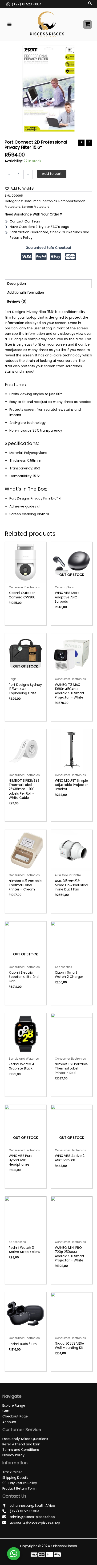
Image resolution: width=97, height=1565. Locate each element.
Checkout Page (15, 1416)
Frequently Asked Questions (25, 1438)
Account (9, 1422)
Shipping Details (15, 1477)
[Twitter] (41, 1554)
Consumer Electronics (40, 201)
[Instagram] (49, 1554)
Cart (6, 1411)
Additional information (25, 292)
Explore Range (13, 1405)
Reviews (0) (17, 301)
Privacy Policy (13, 1455)
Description (16, 283)
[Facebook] (34, 1554)
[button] (20, 188)
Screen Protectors (35, 207)
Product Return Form (19, 1488)
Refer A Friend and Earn (21, 1444)
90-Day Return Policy (19, 1483)
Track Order (12, 1472)
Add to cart (52, 173)
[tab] (48, 283)
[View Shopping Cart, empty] (87, 24)
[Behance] (57, 1554)
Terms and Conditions (20, 1449)
